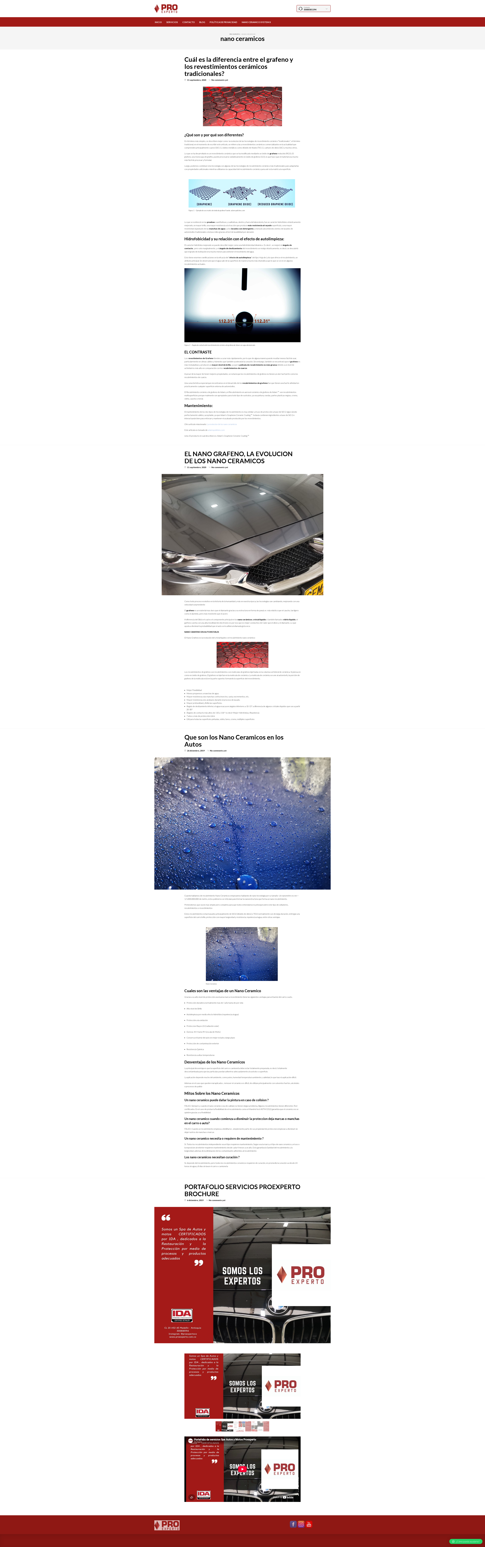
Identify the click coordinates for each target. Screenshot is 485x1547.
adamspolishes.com (216, 430)
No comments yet (219, 80)
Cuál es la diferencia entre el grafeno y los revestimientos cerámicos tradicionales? (238, 66)
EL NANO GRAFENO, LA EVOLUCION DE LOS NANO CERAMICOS (238, 457)
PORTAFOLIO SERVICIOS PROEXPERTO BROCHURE (242, 1190)
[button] (465, 1541)
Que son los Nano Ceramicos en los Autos (234, 740)
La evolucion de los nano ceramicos (222, 424)
